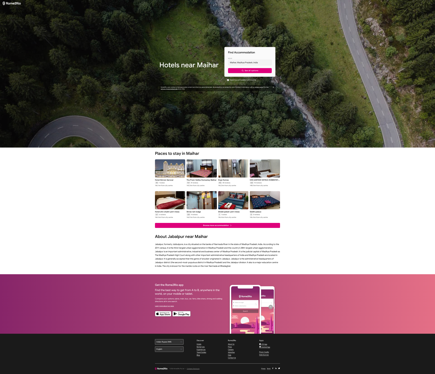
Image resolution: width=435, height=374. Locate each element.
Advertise (231, 352)
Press (230, 347)
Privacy (263, 368)
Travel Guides (201, 352)
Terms (269, 368)
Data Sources (264, 355)
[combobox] (250, 62)
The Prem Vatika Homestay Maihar (202, 180)
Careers (231, 350)
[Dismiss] (273, 87)
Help (229, 355)
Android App (265, 347)
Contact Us (232, 358)
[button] (250, 70)
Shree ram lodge (194, 212)
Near (230, 58)
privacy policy (259, 87)
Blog (198, 355)
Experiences (201, 350)
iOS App (264, 344)
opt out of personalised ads (169, 89)
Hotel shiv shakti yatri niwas (167, 212)
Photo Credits (264, 352)
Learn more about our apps (164, 306)
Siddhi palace (255, 212)
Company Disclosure (193, 368)
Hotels (199, 344)
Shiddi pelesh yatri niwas (229, 212)
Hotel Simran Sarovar (164, 180)
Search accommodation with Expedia (243, 80)
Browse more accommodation (216, 225)
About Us (231, 344)
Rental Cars (201, 347)
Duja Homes (223, 180)
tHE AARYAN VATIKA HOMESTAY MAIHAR (264, 181)
